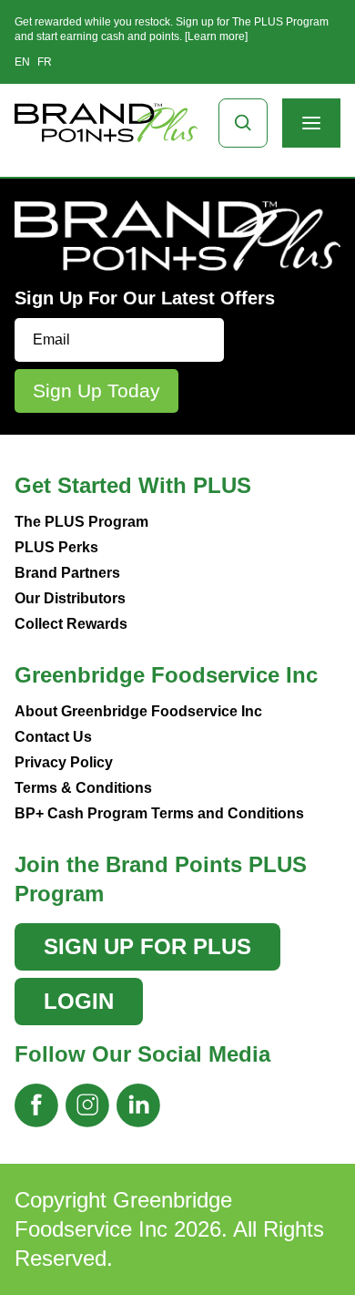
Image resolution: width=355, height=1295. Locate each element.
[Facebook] (36, 1105)
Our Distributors (70, 598)
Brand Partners (67, 573)
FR (44, 62)
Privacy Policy (64, 762)
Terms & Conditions (83, 788)
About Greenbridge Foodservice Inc (138, 711)
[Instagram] (87, 1105)
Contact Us (53, 737)
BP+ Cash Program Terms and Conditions (159, 813)
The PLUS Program (81, 521)
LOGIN (79, 1001)
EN (22, 62)
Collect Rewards (71, 624)
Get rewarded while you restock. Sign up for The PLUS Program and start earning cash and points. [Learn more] (172, 29)
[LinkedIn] (138, 1105)
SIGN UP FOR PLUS (147, 946)
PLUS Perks (56, 547)
